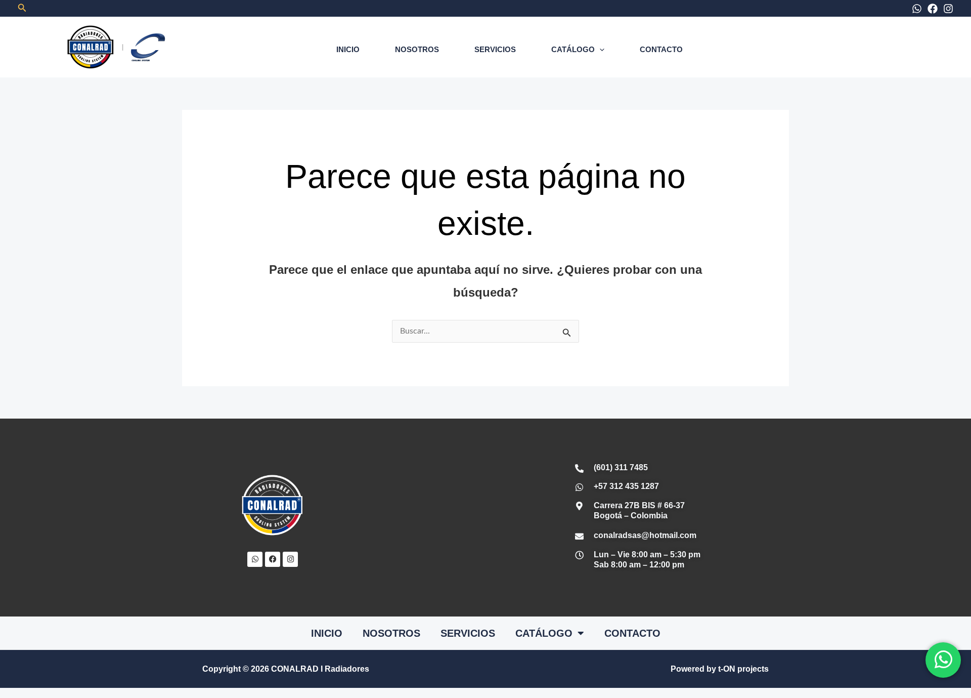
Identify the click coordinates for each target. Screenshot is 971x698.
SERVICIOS (495, 49)
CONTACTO (661, 49)
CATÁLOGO (573, 49)
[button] (22, 8)
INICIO (348, 49)
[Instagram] (948, 9)
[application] (599, 49)
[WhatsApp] (917, 9)
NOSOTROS (417, 49)
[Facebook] (933, 9)
